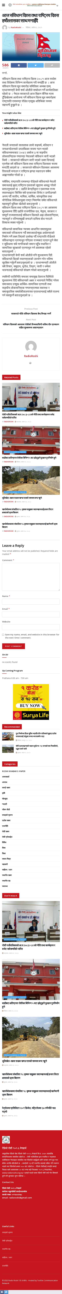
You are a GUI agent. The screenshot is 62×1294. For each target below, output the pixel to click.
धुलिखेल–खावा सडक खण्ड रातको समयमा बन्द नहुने (23, 133)
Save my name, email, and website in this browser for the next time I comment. (32, 636)
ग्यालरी (4, 804)
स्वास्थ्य (5, 886)
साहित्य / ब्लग (7, 869)
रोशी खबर (5, 831)
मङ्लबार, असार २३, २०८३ (23, 502)
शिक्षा (4, 853)
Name (6, 596)
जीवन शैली (6, 809)
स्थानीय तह (6, 880)
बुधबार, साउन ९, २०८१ (23, 753)
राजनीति (5, 826)
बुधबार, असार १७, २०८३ (23, 516)
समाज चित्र (6, 858)
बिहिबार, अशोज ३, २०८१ (34, 27)
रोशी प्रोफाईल (7, 836)
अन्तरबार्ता (5, 776)
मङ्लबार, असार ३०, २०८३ (23, 422)
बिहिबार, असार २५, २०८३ (23, 462)
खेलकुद (4, 798)
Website (6, 621)
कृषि (3, 793)
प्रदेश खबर (6, 820)
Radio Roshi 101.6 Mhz (18, 1280)
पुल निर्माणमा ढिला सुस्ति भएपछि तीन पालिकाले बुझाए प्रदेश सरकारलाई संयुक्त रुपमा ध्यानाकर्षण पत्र (36, 735)
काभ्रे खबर (6, 787)
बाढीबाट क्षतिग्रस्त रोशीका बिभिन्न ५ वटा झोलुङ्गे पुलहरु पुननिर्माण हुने (30, 128)
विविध (4, 842)
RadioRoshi (16, 27)
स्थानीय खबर (7, 875)
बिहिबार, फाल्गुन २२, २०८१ (24, 740)
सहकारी (5, 864)
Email (6, 609)
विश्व (3, 847)
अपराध (4, 782)
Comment (8, 560)
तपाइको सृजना (7, 815)
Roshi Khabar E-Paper (15, 409)
